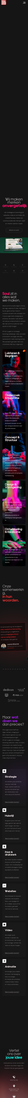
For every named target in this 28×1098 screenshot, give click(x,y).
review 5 (12, 669)
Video (14, 272)
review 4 (10, 669)
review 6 (15, 669)
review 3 (8, 669)
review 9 (22, 669)
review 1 (3, 669)
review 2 (5, 669)
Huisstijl (14, 266)
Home (3, 2)
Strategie (5, 266)
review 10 (24, 669)
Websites (5, 272)
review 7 (17, 669)
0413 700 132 (14, 1080)
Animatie (22, 272)
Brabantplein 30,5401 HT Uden (14, 1089)
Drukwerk (23, 266)
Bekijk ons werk (14, 230)
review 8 (19, 669)
